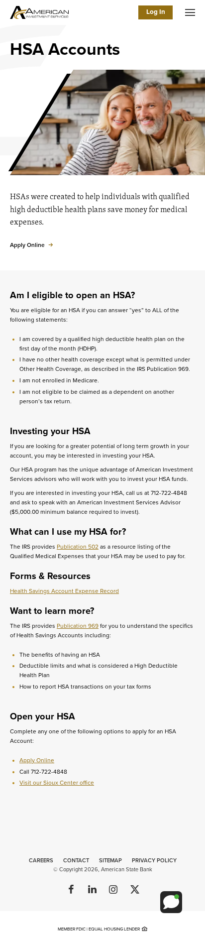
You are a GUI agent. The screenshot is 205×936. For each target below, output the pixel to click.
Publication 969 (78, 625)
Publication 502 (78, 546)
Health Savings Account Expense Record (64, 590)
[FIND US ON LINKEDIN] (92, 890)
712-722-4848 (49, 771)
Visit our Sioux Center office (56, 782)
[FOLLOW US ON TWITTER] (133, 890)
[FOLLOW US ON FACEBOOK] (71, 890)
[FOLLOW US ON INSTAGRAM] (112, 890)
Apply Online (36, 760)
